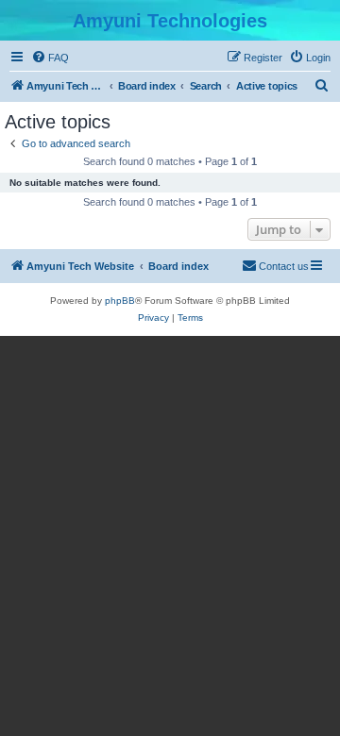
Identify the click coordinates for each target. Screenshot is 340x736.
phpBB (120, 300)
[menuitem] (50, 57)
